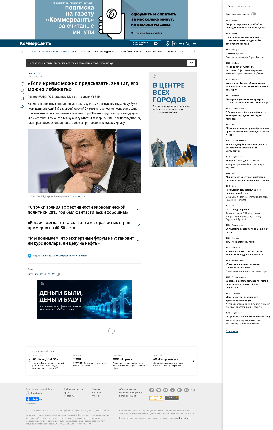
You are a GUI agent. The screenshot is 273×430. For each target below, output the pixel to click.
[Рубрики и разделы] (194, 43)
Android (95, 395)
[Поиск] (188, 43)
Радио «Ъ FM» (34, 73)
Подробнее (184, 418)
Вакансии (96, 392)
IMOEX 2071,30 (67, 51)
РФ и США (85, 51)
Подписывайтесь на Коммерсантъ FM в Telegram (60, 255)
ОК (191, 63)
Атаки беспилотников (131, 51)
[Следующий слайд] (193, 361)
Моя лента (244, 6)
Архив (67, 392)
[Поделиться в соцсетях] (22, 107)
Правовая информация (131, 392)
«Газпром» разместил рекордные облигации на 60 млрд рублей (168, 364)
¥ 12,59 (54, 51)
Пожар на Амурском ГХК (105, 51)
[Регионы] (167, 43)
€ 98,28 (45, 51)
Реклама (96, 389)
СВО (182, 51)
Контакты (69, 395)
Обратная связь (127, 389)
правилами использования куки (96, 63)
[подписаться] (59, 274)
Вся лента (232, 331)
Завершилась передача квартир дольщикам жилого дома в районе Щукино (129, 366)
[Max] (186, 390)
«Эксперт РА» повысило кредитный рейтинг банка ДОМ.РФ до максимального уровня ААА (48, 366)
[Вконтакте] (158, 390)
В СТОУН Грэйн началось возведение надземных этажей (90, 364)
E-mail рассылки (127, 395)
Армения (172, 51)
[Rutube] (179, 390)
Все (52, 351)
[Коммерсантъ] (35, 43)
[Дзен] (165, 390)
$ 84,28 (35, 51)
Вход (181, 43)
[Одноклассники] (172, 390)
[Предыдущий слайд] (29, 361)
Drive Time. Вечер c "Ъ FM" (41, 273)
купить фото (78, 196)
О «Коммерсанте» (73, 389)
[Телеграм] (151, 390)
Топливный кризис (154, 51)
